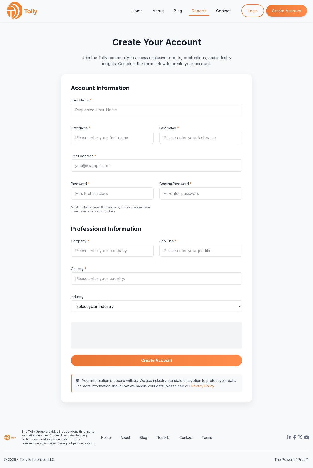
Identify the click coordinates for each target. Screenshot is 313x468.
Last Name (167, 128)
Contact (223, 10)
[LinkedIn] (289, 437)
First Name (79, 128)
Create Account (286, 10)
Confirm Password (174, 184)
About (158, 10)
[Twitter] (300, 437)
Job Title (166, 241)
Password (79, 184)
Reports (199, 10)
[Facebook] (294, 437)
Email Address (82, 156)
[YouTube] (306, 437)
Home (137, 10)
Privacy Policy (202, 386)
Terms (207, 437)
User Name (80, 100)
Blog (178, 10)
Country (77, 269)
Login (253, 10)
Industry (77, 297)
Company (78, 241)
